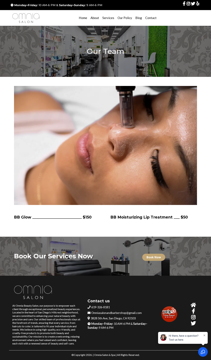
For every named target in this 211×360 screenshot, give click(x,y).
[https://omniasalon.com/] (26, 18)
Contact (151, 18)
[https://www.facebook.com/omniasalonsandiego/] (184, 5)
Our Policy (125, 18)
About (94, 18)
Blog (138, 18)
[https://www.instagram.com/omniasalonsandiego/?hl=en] (189, 5)
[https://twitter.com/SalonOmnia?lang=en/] (193, 5)
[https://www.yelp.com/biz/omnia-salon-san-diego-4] (198, 5)
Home (83, 18)
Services (108, 18)
